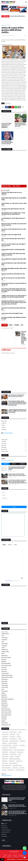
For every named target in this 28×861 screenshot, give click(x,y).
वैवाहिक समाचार (14, 705)
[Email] (19, 107)
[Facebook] (6, 107)
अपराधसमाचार (14, 639)
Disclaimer (3, 834)
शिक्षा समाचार (14, 717)
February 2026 (14, 451)
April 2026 (14, 447)
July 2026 (14, 441)
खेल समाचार (14, 667)
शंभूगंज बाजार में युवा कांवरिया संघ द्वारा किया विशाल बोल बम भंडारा (13, 273)
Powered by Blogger (8, 433)
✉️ (25, 857)
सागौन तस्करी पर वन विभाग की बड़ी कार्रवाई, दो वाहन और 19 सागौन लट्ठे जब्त (17, 475)
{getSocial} (4, 421)
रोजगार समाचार (14, 691)
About (9, 855)
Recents (14, 464)
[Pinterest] (12, 107)
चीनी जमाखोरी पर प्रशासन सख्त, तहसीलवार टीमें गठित (11, 234)
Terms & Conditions (6, 830)
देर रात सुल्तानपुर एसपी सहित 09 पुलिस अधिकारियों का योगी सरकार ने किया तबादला (16, 468)
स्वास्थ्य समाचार (14, 723)
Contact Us (4, 825)
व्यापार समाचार (14, 707)
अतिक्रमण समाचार (14, 634)
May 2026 (14, 445)
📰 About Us (4, 823)
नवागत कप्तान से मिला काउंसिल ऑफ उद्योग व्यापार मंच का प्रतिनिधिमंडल (6, 125)
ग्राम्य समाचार (14, 669)
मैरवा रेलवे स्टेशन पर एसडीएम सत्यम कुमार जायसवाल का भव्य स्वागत (16, 396)
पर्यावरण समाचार (14, 685)
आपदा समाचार (14, 645)
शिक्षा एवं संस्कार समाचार (14, 713)
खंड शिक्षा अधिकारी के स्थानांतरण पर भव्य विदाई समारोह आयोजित (13, 249)
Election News (14, 632)
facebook (3, 423)
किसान (14, 653)
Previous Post (5, 184)
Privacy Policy (4, 827)
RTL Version (21, 855)
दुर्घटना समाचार (14, 681)
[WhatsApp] (16, 107)
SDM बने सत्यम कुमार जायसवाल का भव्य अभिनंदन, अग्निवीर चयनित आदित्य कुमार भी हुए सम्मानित (17, 411)
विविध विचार (14, 695)
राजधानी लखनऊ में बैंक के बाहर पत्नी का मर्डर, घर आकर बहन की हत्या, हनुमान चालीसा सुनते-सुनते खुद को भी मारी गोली (18, 16)
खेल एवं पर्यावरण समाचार (14, 665)
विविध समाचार (8, 25)
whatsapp (3, 429)
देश (22, 325)
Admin (3, 458)
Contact (15, 855)
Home (2, 25)
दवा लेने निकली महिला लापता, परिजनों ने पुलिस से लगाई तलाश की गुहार (7, 142)
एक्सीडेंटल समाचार (14, 651)
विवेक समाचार (14, 703)
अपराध (10, 325)
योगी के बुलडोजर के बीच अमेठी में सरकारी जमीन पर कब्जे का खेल (20, 125)
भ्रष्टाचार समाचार (14, 687)
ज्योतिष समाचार (14, 679)
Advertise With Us (5, 832)
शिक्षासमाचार (14, 719)
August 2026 (14, 439)
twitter (3, 425)
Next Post (23, 184)
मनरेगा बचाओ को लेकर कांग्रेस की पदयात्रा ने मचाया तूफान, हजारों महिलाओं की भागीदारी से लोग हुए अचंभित (23, 337)
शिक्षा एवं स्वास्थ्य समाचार (14, 715)
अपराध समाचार (14, 637)
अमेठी (14, 642)
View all (25, 111)
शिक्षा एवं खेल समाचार (14, 709)
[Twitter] (9, 107)
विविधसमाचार (14, 701)
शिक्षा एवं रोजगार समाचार (14, 711)
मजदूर (14, 689)
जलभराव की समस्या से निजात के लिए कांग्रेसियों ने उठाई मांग (12, 313)
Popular (6, 464)
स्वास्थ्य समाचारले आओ (14, 725)
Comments (22, 464)
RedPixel (17, 851)
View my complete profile (7, 460)
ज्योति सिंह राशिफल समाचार (14, 675)
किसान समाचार (14, 655)
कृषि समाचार (14, 659)
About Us (9, 857)
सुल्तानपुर (14, 721)
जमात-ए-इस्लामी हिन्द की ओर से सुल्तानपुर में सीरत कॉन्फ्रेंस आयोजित (13, 259)
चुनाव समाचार (14, 671)
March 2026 (14, 449)
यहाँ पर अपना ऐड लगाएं (6, 775)
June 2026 (14, 443)
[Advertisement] (14, 375)
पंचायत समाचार (14, 683)
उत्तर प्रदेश (14, 647)
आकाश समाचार (14, 643)
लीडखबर (14, 693)
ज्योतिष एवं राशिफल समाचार (14, 677)
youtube (3, 427)
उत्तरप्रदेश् (17, 325)
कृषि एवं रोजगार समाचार (14, 657)
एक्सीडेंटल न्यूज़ (14, 649)
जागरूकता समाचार (14, 673)
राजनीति (5, 325)
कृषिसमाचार (14, 661)
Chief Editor (4, 836)
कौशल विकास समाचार (14, 663)
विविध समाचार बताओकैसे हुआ (14, 699)
